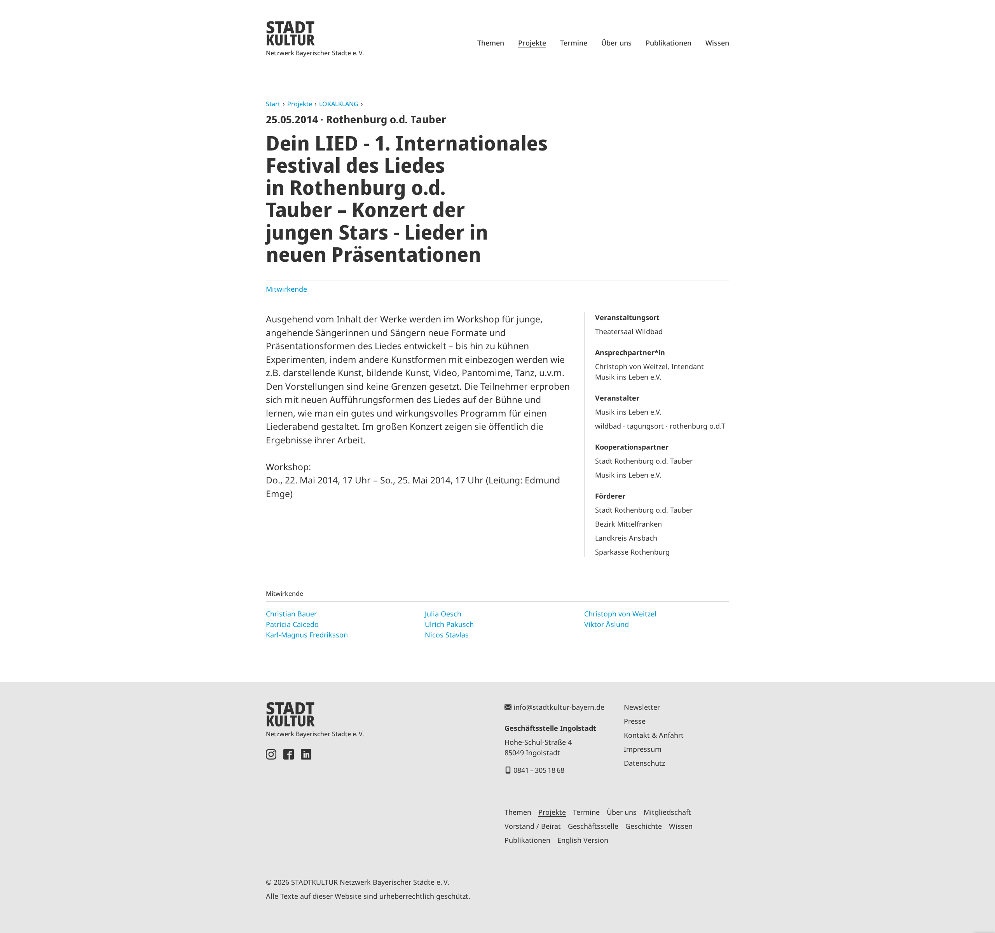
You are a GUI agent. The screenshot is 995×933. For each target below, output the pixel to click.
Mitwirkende (286, 289)
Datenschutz (644, 763)
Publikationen (668, 42)
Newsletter (642, 707)
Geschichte (643, 826)
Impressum (643, 749)
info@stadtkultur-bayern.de (558, 707)
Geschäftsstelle (593, 826)
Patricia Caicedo (292, 624)
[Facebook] (288, 804)
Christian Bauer (291, 613)
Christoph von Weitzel (620, 613)
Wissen (717, 42)
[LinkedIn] (306, 804)
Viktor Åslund (606, 624)
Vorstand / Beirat (532, 826)
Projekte (532, 42)
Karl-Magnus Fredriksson (307, 634)
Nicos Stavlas (447, 634)
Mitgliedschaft (667, 812)
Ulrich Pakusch (449, 624)
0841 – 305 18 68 (538, 770)
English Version (582, 840)
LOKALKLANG (338, 104)
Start (273, 104)
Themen (490, 42)
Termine (573, 42)
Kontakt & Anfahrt (654, 735)
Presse (635, 721)
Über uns (616, 42)
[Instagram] (271, 804)
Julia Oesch (443, 613)
